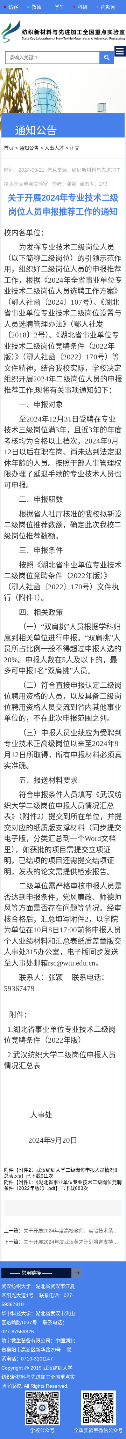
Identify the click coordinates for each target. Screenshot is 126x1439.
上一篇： (63, 1230)
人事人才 (54, 148)
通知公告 (29, 148)
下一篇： (63, 1242)
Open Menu (120, 51)
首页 (9, 148)
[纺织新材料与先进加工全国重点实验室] (63, 32)
